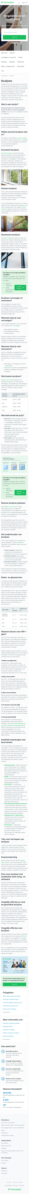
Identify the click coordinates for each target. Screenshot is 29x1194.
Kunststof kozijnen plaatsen (11, 1023)
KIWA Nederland (9, 765)
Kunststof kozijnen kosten (11, 999)
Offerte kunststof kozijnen (11, 1033)
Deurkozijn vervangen (9, 1009)
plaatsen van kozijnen (10, 506)
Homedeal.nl (4, 75)
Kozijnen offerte (8, 1026)
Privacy (15, 1185)
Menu (23, 2)
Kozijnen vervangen (9, 1029)
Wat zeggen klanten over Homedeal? (12, 1127)
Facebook (4, 1170)
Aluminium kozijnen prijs (10, 1006)
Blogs (3, 1130)
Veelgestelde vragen (7, 1135)
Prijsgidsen (4, 1133)
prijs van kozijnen (8, 380)
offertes (24, 936)
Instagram (4, 1173)
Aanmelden (4, 1143)
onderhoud (20, 542)
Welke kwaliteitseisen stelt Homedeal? (12, 1125)
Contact (3, 1163)
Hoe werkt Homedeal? (8, 1122)
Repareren (7, 367)
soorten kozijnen (22, 138)
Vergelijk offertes (19, 287)
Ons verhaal (4, 1160)
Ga (13, 37)
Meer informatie (6, 1145)
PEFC (10, 784)
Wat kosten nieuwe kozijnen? (12, 996)
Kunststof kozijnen (6, 153)
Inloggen (3, 1148)
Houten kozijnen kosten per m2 (12, 1002)
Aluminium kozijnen (7, 238)
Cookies (21, 1185)
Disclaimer (8, 1185)
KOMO (6, 776)
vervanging (16, 325)
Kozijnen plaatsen (8, 1036)
